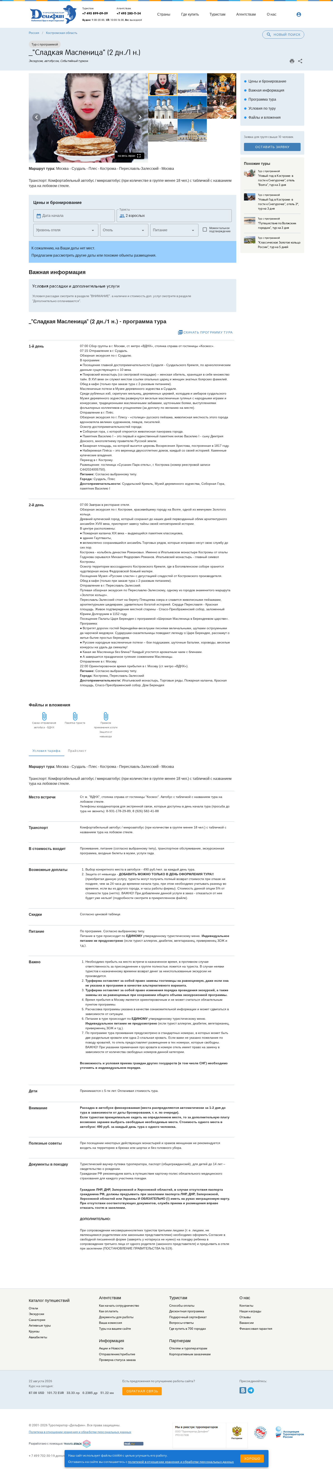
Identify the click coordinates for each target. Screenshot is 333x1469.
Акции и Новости (111, 1348)
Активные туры (40, 1325)
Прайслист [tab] (77, 750)
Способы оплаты (181, 1306)
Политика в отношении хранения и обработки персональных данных (80, 1432)
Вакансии (246, 1323)
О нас (244, 1298)
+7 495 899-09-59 (95, 13)
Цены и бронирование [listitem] (265, 81)
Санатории (37, 1320)
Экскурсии (36, 1314)
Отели (33, 1308)
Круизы (34, 1331)
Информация (111, 1341)
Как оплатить (108, 1311)
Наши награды (250, 1311)
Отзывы (245, 1317)
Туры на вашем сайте (115, 1329)
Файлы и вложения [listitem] (262, 117)
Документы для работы (116, 1317)
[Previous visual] (36, 117)
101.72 (52, 1393)
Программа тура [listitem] (260, 99)
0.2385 (87, 1393)
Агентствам (110, 1298)
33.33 (71, 1393)
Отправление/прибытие (117, 1354)
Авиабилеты (38, 1337)
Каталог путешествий (49, 1300)
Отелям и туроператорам (188, 1348)
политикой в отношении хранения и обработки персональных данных (181, 1462)
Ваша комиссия (110, 1323)
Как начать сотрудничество (119, 1306)
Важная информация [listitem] (264, 90)
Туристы (124, 209)
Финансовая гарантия (255, 1329)
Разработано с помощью (46, 1443)
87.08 (33, 1393)
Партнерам (180, 1341)
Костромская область (61, 33)
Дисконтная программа (186, 1311)
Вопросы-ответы (181, 1323)
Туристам (178, 1298)
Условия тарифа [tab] (46, 750)
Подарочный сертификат (188, 1317)
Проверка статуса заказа (117, 1360)
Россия (34, 33)
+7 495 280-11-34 (129, 13)
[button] (65, 230)
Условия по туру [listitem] (260, 108)
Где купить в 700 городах (187, 1329)
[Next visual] (140, 117)
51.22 (104, 1393)
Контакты (246, 1306)
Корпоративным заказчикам (190, 1354)
